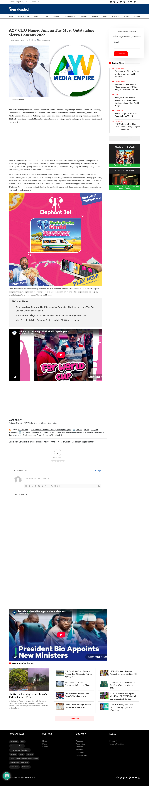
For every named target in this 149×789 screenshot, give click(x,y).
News (11, 16)
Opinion (137, 16)
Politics (56, 16)
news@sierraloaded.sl (86, 432)
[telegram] (124, 2)
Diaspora (115, 16)
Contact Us (80, 752)
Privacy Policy (114, 741)
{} (55, 486)
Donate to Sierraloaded (52, 435)
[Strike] (35, 486)
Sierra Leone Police (16, 746)
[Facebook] (111, 2)
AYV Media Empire (32, 423)
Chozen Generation (49, 423)
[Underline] (32, 486)
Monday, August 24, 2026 (18, 2)
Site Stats (79, 750)
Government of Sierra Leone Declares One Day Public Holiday (127, 74)
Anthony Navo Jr (16, 423)
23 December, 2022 (17, 40)
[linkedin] (128, 2)
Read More (75, 718)
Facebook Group (48, 430)
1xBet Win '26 (23, 16)
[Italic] (29, 486)
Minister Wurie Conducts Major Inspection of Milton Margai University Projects (126, 87)
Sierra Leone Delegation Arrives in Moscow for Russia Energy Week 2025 (51, 315)
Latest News (118, 63)
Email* (116, 42)
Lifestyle (83, 16)
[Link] (52, 486)
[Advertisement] (97, 9)
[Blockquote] (45, 486)
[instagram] (114, 2)
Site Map (79, 747)
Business (94, 16)
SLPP (21, 754)
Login (99, 471)
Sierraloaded (23, 430)
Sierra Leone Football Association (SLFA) (24, 758)
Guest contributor (17, 100)
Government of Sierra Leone (19, 750)
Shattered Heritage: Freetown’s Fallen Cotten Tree (28, 695)
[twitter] (121, 2)
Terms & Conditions (117, 744)
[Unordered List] (42, 486)
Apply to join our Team (32, 435)
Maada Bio (13, 742)
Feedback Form (81, 755)
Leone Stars (14, 767)
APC (22, 742)
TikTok (86, 430)
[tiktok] (117, 2)
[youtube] (131, 2)
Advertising (80, 744)
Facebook (35, 430)
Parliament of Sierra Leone (19, 762)
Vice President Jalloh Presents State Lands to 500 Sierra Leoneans (48, 320)
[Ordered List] (39, 486)
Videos (45, 16)
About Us (79, 741)
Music (36, 16)
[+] (58, 486)
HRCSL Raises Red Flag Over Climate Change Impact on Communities (127, 127)
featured (30, 754)
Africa (126, 16)
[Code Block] (49, 486)
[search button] (39, 1)
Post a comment (44, 40)
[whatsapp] (135, 2)
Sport (105, 16)
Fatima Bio (25, 767)
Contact (33, 2)
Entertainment (69, 16)
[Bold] (26, 486)
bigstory (13, 754)
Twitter (59, 430)
